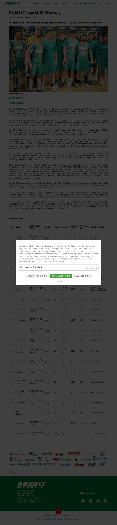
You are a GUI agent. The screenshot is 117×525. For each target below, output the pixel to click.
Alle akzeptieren (61, 276)
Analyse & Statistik (33, 267)
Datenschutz (58, 281)
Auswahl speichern (37, 276)
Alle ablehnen (82, 276)
